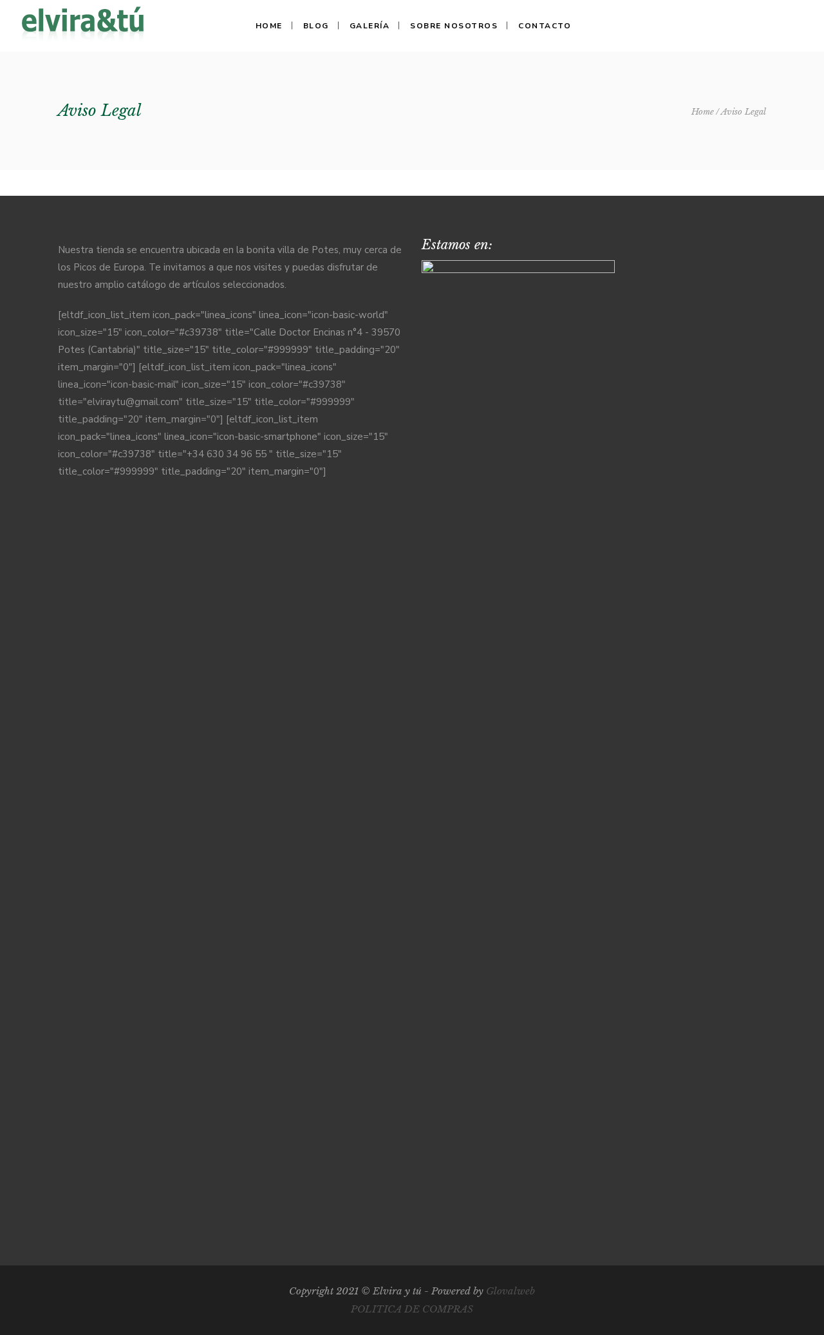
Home (702, 112)
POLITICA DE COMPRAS (412, 1309)
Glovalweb (510, 1291)
